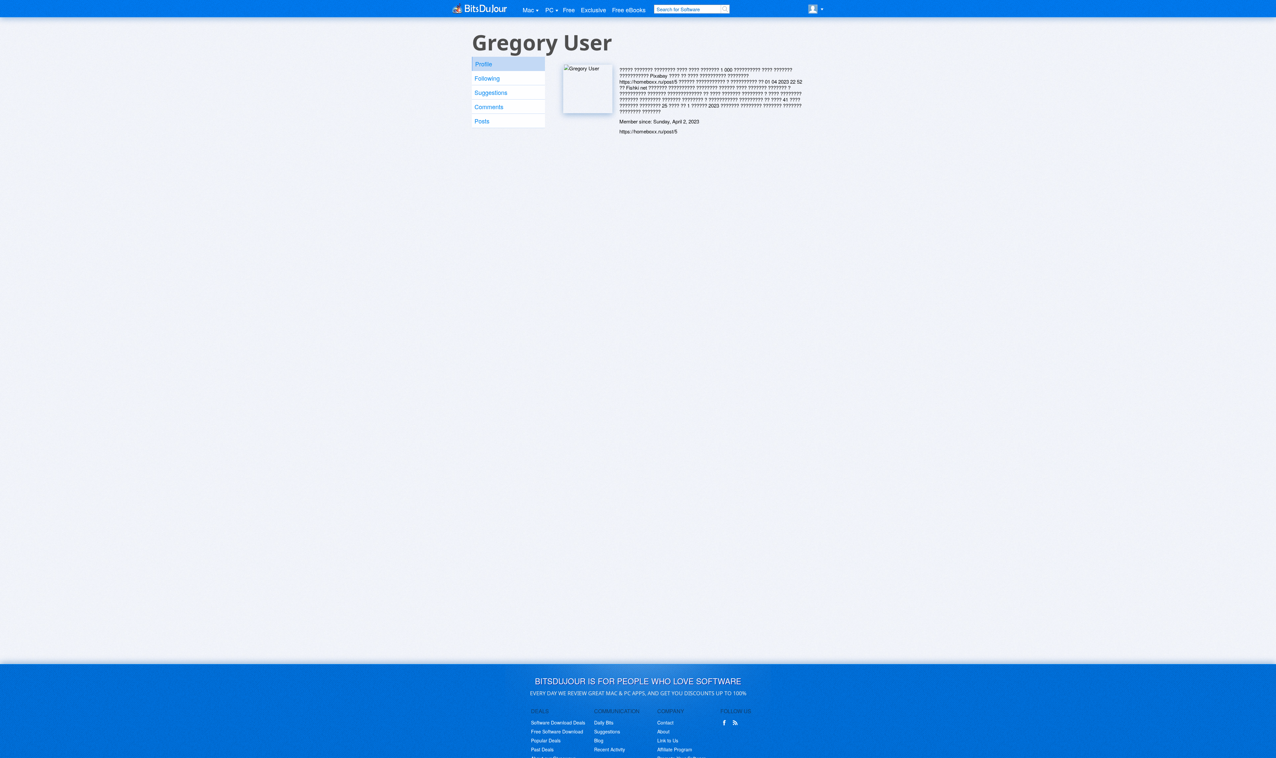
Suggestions (491, 92)
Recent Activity (609, 749)
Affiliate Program (674, 749)
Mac (528, 9)
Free (569, 9)
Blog (598, 740)
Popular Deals (546, 740)
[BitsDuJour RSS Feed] (736, 723)
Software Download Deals (558, 722)
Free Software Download (557, 731)
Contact (665, 722)
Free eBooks (629, 9)
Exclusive (593, 9)
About (663, 731)
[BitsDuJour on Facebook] (725, 723)
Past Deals (542, 749)
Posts (482, 120)
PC (549, 9)
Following (487, 78)
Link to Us (667, 740)
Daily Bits (603, 722)
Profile (483, 63)
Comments (489, 106)
